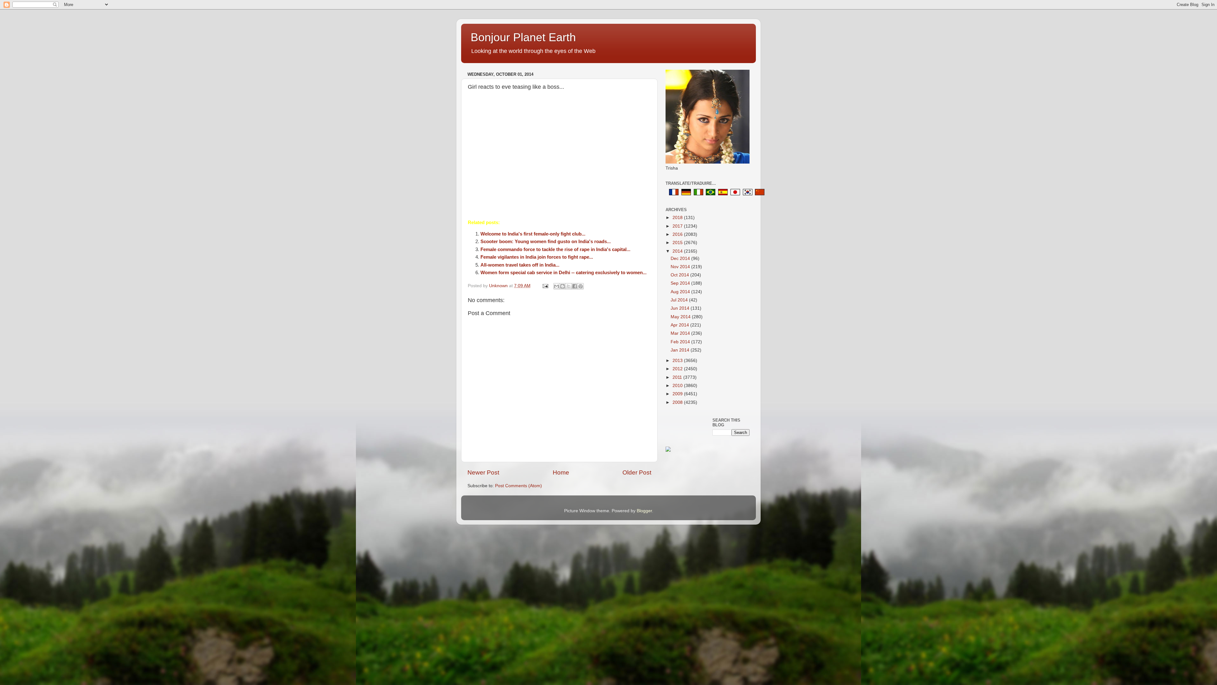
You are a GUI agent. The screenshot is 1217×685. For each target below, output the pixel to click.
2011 (678, 377)
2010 (678, 385)
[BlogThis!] (562, 286)
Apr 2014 (680, 325)
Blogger (644, 510)
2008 (678, 402)
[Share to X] (568, 286)
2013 (678, 360)
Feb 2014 (681, 341)
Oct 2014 (680, 275)
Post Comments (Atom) (518, 485)
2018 (678, 217)
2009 (678, 393)
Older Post (636, 472)
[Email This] (556, 286)
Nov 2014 (681, 266)
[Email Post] (545, 285)
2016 (678, 234)
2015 (678, 242)
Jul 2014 (680, 300)
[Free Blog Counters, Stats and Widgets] (668, 450)
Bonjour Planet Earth (523, 37)
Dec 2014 (681, 258)
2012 (678, 368)
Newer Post (483, 472)
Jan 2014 (681, 350)
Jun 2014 (681, 308)
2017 (678, 226)
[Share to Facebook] (574, 286)
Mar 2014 (681, 333)
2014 (678, 251)
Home (561, 472)
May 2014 (681, 316)
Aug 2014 (681, 291)
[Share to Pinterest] (580, 286)
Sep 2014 (681, 283)
